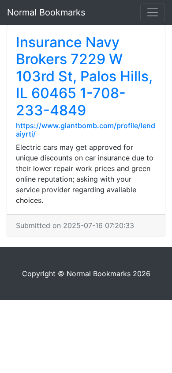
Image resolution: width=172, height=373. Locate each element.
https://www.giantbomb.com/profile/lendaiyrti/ (85, 129)
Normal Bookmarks (46, 12)
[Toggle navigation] (152, 12)
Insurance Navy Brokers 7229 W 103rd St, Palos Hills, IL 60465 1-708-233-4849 (84, 76)
